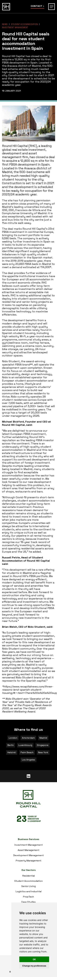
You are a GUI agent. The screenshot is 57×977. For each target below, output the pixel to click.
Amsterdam (28, 738)
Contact (37, 6)
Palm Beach (27, 752)
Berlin (10, 745)
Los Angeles (28, 759)
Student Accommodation (24, 24)
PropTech (28, 896)
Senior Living (28, 886)
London (13, 738)
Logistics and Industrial (29, 891)
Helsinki (11, 752)
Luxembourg (25, 745)
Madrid (43, 738)
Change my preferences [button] (34, 965)
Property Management (28, 860)
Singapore (42, 745)
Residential (28, 875)
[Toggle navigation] (51, 6)
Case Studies (28, 901)
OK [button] (34, 959)
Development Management (28, 855)
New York (43, 752)
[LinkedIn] (28, 776)
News (5, 24)
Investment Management (15, 27)
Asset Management (28, 850)
